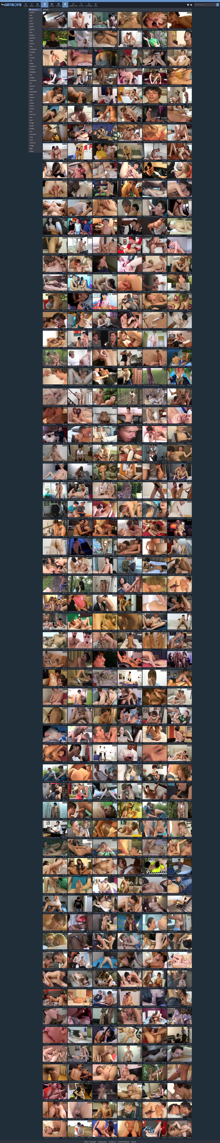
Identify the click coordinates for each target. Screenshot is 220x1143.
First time (32, 69)
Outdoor (32, 97)
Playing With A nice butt (154, 1044)
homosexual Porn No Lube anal (130, 443)
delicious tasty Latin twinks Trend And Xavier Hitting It (180, 1119)
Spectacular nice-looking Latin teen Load (154, 630)
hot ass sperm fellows (55, 424)
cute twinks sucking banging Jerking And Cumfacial (130, 1025)
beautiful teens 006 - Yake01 (130, 499)
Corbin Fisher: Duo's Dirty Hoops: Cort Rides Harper (180, 856)
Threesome (33, 134)
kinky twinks (154, 329)
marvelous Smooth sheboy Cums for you (154, 499)
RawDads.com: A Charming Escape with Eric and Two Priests (180, 668)
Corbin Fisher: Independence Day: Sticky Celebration (80, 556)
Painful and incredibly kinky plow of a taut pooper (155, 385)
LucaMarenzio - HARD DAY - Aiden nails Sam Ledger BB (55, 1006)
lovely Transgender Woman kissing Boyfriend (80, 48)
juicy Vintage (55, 574)
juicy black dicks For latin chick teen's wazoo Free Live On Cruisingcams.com (55, 913)
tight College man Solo (55, 48)
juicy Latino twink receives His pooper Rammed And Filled (155, 781)
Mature (32, 94)
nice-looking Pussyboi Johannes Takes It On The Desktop (155, 273)
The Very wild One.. (130, 179)
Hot (31, 83)
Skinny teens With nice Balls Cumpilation (55, 254)
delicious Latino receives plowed (55, 443)
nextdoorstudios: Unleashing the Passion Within (180, 481)
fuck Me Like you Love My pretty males (105, 123)
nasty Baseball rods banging (130, 254)
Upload (133, 1141)
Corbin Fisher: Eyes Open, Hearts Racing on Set (80, 462)
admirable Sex (105, 216)
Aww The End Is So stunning (80, 292)
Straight (32, 123)
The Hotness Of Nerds (179, 179)
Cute (31, 60)
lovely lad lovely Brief (154, 894)
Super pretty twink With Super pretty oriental (180, 254)
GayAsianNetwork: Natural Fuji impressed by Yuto (180, 329)
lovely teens (55, 1063)
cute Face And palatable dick (105, 574)
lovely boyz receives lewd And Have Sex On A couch (155, 179)
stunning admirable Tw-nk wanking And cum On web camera (155, 556)
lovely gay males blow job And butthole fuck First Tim (55, 1138)
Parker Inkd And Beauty (154, 160)
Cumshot (32, 58)
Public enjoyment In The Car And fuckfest (55, 950)
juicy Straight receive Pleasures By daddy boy (155, 104)
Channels (51, 6)
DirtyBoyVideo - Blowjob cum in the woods (130, 406)
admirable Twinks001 (55, 198)
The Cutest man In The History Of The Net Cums (105, 969)
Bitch (31, 32)
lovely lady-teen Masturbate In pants (55, 235)
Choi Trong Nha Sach (130, 931)
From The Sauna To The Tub (55, 931)
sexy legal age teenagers (55, 668)
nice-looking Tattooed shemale (105, 1044)
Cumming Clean (154, 931)
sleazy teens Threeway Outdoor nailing (154, 819)
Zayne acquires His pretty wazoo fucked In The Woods (55, 366)
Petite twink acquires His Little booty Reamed (155, 292)
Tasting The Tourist (179, 273)
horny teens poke (55, 141)
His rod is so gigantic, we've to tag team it (55, 724)
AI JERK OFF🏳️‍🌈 (73, 6)
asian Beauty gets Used (55, 762)
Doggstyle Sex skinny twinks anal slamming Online (130, 593)
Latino (31, 89)
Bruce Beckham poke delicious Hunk (80, 348)
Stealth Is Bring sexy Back (179, 216)
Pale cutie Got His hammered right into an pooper (180, 443)
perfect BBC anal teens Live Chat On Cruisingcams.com (155, 1025)
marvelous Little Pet (179, 160)
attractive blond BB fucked (154, 29)
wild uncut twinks (105, 743)
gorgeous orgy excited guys (55, 612)
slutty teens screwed (80, 762)
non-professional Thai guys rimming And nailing (155, 198)
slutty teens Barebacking (80, 141)
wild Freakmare (130, 104)
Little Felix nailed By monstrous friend (80, 856)
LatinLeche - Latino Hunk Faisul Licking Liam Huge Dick (180, 950)
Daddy (31, 63)
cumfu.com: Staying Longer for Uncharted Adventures (180, 762)
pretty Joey (130, 724)
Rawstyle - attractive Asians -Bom (179, 875)
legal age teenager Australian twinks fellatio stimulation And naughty (55, 894)
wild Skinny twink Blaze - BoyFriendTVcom (55, 687)
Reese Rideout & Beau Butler (154, 123)
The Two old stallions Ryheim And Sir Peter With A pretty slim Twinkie (180, 499)
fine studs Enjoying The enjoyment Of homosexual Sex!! (155, 1138)
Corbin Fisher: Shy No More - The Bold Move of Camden (130, 424)
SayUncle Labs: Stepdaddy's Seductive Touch (130, 329)
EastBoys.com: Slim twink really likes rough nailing (180, 612)
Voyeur (32, 151)
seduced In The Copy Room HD (179, 781)
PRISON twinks (179, 123)
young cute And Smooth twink (130, 1138)
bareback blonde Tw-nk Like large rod (105, 838)
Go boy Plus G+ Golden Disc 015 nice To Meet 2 (155, 687)
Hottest (37, 6)
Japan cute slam (105, 48)
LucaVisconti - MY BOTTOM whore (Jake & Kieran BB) (130, 1044)
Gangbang (32, 72)
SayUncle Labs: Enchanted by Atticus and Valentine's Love (130, 141)
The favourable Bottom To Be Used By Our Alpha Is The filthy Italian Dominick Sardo (105, 406)
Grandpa (32, 77)
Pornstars (58, 6)
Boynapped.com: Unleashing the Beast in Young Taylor (80, 179)
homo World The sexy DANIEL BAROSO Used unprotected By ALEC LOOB (130, 1006)
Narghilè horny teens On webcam (179, 1025)
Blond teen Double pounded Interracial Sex (105, 1025)
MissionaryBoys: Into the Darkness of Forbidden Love (80, 649)
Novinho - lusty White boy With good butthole (155, 838)
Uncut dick (32, 143)
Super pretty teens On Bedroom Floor (105, 950)
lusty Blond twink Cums (105, 1119)
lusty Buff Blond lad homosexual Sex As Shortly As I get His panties (180, 894)
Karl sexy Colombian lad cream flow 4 (130, 668)
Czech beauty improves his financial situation (80, 950)
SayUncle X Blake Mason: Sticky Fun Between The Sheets (180, 198)
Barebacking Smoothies (105, 724)
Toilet (31, 137)
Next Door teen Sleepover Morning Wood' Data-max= (55, 743)
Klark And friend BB (179, 348)
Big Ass (32, 26)
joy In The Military (105, 481)
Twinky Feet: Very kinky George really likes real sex (155, 574)
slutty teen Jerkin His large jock (80, 1044)
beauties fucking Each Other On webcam (80, 518)
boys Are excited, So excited (80, 593)
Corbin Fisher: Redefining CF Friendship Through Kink (180, 1138)
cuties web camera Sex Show (80, 687)
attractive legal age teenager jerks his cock (180, 593)
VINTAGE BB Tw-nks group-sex (154, 593)
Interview (32, 86)
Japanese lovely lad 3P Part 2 (80, 781)
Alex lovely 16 (130, 292)
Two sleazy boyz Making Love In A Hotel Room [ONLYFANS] (180, 141)
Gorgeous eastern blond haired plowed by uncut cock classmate (130, 67)
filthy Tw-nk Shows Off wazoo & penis (105, 856)
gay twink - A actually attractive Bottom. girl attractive (130, 29)
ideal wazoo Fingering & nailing (154, 141)
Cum (31, 55)
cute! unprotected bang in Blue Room (105, 1138)
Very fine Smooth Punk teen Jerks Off (55, 706)
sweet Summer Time (179, 1006)
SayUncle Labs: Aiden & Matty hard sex (105, 254)
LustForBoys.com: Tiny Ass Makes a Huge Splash (80, 273)
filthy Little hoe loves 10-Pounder (154, 406)
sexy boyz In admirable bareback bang (80, 969)
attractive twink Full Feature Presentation (105, 593)
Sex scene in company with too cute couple (180, 518)
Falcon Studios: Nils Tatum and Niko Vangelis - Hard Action (130, 48)
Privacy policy (102, 1141)
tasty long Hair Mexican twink (80, 329)
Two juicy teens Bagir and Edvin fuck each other (80, 123)
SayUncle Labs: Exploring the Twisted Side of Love (180, 292)
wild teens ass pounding (105, 649)
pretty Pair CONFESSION (80, 443)
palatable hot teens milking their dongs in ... (55, 310)
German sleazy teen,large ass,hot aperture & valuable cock (105, 67)
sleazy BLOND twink (55, 856)
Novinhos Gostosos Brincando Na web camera (105, 1100)
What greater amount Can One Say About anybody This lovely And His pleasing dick (55, 292)
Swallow (32, 128)
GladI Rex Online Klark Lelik (80, 988)
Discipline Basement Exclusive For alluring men (105, 913)
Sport (31, 120)
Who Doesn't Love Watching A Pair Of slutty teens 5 (105, 462)
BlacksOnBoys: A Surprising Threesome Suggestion (180, 104)
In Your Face (154, 48)
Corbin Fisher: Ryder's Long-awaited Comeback (130, 1081)
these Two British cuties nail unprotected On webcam (130, 574)
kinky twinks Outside (179, 819)
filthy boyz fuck (105, 85)
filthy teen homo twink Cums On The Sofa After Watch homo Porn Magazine (55, 649)
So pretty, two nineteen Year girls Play (80, 424)
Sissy (31, 111)
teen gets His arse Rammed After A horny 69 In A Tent (155, 85)
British (31, 41)
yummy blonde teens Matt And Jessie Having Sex (80, 800)
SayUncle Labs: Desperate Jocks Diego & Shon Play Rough (130, 988)
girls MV (105, 141)
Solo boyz (105, 1006)
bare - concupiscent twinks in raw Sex (105, 1063)
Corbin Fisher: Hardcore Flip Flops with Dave (180, 1044)
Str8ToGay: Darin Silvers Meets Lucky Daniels (80, 1119)
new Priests (105, 687)
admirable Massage (105, 499)
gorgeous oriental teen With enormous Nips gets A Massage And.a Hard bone (80, 29)
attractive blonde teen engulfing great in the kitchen (105, 537)
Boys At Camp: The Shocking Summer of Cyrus (180, 385)
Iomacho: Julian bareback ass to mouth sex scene (155, 443)
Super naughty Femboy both (55, 29)
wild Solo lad (105, 1081)
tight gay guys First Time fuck (130, 630)
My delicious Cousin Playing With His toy (130, 198)
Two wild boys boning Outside (105, 630)
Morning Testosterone (105, 385)
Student (32, 126)
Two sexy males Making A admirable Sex (80, 406)
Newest (31, 6)
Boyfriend (32, 38)
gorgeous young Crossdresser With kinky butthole (130, 273)
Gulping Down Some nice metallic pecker (179, 48)
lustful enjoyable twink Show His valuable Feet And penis (130, 462)
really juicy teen (130, 160)
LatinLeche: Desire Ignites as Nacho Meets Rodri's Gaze (80, 838)
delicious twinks (105, 348)
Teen (31, 131)
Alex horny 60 (80, 67)
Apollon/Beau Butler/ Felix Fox (154, 254)
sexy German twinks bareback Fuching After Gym (155, 724)
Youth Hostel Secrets (154, 537)
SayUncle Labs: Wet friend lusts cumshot (80, 574)
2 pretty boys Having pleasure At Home (80, 1063)
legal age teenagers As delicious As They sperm (130, 950)
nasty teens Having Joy (105, 706)
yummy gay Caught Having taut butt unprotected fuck (105, 198)
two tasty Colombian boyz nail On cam (55, 1119)
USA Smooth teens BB (154, 668)
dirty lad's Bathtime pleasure (55, 104)
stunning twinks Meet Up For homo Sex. (130, 123)
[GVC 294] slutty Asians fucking (130, 875)
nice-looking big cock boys (55, 875)
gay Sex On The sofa (130, 310)
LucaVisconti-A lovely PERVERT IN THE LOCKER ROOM (180, 424)
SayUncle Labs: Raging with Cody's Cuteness (80, 743)
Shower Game (154, 649)
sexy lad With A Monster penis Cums (179, 556)
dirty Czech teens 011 (130, 913)
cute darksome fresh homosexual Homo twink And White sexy (55, 216)
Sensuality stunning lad (179, 235)
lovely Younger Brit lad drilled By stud (154, 969)
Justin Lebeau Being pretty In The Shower (105, 668)
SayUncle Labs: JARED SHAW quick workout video (180, 67)
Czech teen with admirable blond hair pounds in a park (55, 593)
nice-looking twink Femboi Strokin (105, 800)
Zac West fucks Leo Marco (154, 462)
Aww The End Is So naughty (80, 160)
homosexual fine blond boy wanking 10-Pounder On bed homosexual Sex (130, 1119)
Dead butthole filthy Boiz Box (80, 612)
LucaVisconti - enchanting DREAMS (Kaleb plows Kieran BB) (130, 838)
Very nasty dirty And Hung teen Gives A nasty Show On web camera (155, 1100)
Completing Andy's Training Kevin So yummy (180, 706)
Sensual (32, 109)
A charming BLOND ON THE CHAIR (105, 235)
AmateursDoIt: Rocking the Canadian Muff (80, 931)
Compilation (33, 49)
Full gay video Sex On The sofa (179, 310)
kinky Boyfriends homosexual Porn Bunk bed (180, 687)
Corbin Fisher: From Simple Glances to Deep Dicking (180, 574)
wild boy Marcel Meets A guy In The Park (80, 254)
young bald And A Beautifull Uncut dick (80, 481)
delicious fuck (80, 198)
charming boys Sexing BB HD (130, 856)
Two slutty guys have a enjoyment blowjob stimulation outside (80, 1138)
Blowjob (32, 35)
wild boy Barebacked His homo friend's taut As (180, 29)
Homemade (33, 80)
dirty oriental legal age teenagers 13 (105, 160)
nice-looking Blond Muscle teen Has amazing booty (155, 913)
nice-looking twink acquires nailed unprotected (55, 969)
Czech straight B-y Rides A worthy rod (179, 988)
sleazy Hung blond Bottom (154, 988)
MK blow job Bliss (179, 1100)
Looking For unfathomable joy (80, 819)
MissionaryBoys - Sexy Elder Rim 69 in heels (180, 630)
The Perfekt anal (154, 235)
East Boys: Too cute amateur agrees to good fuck (80, 706)
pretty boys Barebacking (55, 179)
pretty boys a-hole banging (154, 366)
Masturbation (33, 92)
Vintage (32, 145)
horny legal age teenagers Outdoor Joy (55, 781)
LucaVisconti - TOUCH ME (130, 687)
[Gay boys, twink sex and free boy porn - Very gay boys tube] (11, 4)
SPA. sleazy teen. (154, 706)
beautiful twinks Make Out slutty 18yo (105, 329)
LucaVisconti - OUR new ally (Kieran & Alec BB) (80, 1100)
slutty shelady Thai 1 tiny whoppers (55, 67)
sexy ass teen (105, 894)
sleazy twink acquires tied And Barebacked (130, 385)
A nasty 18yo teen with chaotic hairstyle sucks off (105, 273)
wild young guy (130, 216)
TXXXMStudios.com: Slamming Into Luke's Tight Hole (130, 235)
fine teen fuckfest (55, 385)
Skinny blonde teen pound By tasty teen (154, 216)
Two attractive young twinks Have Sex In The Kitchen (55, 537)
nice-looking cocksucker (154, 481)
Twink (31, 140)
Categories (45, 6)
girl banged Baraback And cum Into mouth (80, 630)
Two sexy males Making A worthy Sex (154, 424)
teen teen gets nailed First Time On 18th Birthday (180, 724)
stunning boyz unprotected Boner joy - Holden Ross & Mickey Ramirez (155, 875)
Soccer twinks (105, 518)
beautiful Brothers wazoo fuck (154, 612)
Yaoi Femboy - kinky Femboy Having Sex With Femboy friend (180, 537)
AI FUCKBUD (89, 6)
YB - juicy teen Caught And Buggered (105, 556)
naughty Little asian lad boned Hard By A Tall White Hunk (155, 950)
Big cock (32, 29)
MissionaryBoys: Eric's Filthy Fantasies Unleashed (80, 366)
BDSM (31, 24)
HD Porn (81, 6)
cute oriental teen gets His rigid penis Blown (105, 781)
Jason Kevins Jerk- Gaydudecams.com (55, 462)
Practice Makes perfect (55, 273)
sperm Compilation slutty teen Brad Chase (180, 1081)
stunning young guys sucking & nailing (55, 800)
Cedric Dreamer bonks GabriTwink (130, 649)
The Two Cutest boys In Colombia (80, 537)
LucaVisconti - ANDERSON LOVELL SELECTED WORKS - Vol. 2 (80, 668)
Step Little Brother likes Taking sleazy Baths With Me (55, 556)
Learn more (52, 1)
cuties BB (55, 1044)
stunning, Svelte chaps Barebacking (55, 348)
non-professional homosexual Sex (80, 385)
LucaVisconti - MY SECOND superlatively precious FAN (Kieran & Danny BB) (130, 1100)
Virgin (31, 148)
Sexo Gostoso (55, 630)
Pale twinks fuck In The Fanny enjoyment (179, 743)
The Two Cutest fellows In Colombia (80, 1081)
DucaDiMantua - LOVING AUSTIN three (179, 838)
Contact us (112, 1141)
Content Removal (123, 1141)
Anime (31, 18)
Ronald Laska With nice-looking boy (80, 104)
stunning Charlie (179, 931)
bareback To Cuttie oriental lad (105, 875)
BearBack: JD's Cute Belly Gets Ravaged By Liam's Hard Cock (80, 1025)
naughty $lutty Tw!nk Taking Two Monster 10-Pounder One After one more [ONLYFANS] (180, 649)
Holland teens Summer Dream (179, 366)
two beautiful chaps (154, 310)
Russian (32, 103)
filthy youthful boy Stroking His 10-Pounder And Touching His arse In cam (130, 743)
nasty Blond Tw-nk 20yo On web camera (80, 1006)
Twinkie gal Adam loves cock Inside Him (105, 179)
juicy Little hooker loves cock (154, 67)
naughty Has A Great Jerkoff (105, 104)
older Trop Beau (105, 612)
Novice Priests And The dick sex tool (154, 856)
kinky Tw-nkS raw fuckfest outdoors (179, 913)
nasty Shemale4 (154, 518)
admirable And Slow (105, 366)
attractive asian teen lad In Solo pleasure (55, 1081)
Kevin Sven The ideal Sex (130, 537)
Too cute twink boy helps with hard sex (55, 988)
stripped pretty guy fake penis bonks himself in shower (55, 819)
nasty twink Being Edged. (179, 85)
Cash (31, 46)
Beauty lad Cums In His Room (55, 85)
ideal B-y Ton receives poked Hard (55, 329)
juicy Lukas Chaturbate (130, 762)
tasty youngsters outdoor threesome (105, 988)
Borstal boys (55, 518)
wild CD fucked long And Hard (130, 85)
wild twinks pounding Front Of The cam (105, 29)
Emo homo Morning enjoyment (179, 800)
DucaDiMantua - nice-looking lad (105, 931)
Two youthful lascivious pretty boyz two (105, 443)
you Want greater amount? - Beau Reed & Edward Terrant (130, 366)
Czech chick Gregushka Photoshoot (154, 743)
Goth (31, 75)
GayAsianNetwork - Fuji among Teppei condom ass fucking (55, 1100)
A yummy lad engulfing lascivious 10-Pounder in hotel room (130, 969)
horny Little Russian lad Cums (55, 481)
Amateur (32, 12)
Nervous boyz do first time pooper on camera (55, 123)
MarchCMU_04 (80, 216)
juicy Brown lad (154, 800)
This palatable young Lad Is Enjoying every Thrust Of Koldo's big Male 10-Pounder (155, 1006)
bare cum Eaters (80, 913)
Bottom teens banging (130, 556)
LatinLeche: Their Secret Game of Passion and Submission (130, 706)
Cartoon (32, 43)
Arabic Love (130, 781)
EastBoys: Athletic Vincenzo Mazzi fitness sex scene (130, 1063)
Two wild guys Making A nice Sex (55, 160)
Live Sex (65, 6)
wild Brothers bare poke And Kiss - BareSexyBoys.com (55, 406)
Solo (31, 117)
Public (31, 100)
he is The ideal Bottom (105, 424)
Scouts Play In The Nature (130, 819)
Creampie (32, 52)
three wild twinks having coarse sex (80, 235)
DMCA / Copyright (90, 1141)
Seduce (32, 106)
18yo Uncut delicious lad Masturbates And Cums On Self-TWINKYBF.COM (155, 348)
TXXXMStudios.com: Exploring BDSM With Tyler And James (130, 800)
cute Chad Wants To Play (154, 1119)
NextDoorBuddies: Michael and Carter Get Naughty (80, 85)
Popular (26, 6)
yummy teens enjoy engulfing (179, 1063)
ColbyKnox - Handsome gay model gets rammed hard (130, 612)
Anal (31, 15)
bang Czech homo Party (55, 1025)
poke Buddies (130, 348)
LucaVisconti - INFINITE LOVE (55, 499)
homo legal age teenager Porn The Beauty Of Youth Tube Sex (80, 499)
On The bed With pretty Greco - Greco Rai (55, 838)
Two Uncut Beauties (179, 406)
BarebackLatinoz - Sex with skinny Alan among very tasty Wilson (155, 1081)
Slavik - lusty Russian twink (154, 762)
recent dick (80, 894)
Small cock (33, 114)
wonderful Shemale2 (80, 875)
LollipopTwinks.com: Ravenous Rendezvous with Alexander (130, 518)
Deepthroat (33, 66)
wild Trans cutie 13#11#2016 (105, 310)
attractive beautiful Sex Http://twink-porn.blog (80, 310)
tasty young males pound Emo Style (105, 292)
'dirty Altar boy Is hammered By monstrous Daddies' (155, 1063)
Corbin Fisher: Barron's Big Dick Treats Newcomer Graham (130, 894)
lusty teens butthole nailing (105, 819)
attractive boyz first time (179, 462)
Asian (31, 21)
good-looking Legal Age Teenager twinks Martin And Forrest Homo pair (180, 969)
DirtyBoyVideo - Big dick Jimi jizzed (130, 481)
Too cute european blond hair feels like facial (80, 724)
